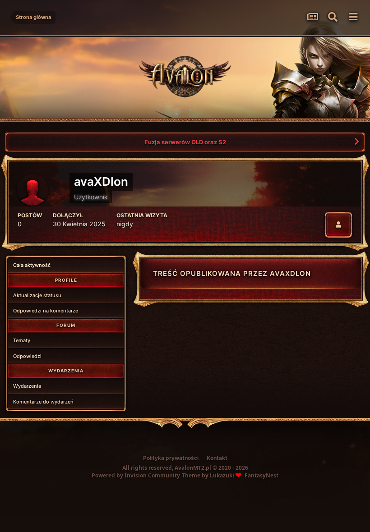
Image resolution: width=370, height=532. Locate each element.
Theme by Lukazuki (208, 475)
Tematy (21, 340)
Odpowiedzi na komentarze (45, 310)
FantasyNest (261, 475)
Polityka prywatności (171, 457)
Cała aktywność (32, 265)
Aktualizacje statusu (37, 295)
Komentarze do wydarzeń (43, 402)
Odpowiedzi (27, 356)
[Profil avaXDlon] (338, 225)
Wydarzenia (27, 386)
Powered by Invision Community (136, 475)
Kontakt (217, 457)
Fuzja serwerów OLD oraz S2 (185, 142)
